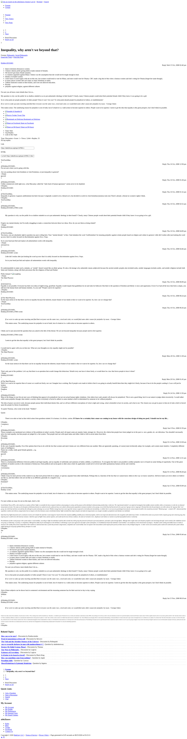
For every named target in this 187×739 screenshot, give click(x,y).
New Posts (9, 23)
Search (46, 2)
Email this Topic (6, 57)
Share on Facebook (27, 123)
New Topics (9, 19)
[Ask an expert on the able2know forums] (15, 2)
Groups (7, 7)
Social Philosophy (21, 55)
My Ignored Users (11, 713)
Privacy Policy (44, 735)
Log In (32, 2)
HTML (3, 152)
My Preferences (10, 711)
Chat (6, 699)
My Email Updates (11, 715)
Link (2, 144)
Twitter (7, 727)
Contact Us (9, 731)
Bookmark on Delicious (31, 119)
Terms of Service (31, 735)
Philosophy (11, 55)
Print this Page (18, 57)
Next (7, 34)
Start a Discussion (11, 695)
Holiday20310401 (7, 63)
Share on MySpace (27, 127)
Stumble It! (18, 111)
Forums (7, 5)
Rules (7, 724)
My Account (9, 707)
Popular (7, 15)
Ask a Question (10, 693)
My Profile (9, 709)
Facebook (8, 729)
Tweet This (21, 115)
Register (39, 2)
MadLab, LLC (19, 735)
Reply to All (9, 40)
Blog (7, 726)
